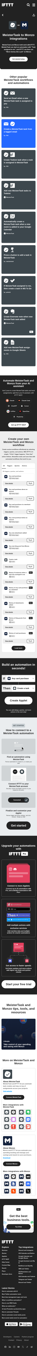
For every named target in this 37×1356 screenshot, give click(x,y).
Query (13, 576)
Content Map (6, 1265)
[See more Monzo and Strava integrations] (10, 1191)
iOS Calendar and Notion (26, 1253)
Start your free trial (18, 984)
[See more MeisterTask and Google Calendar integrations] (25, 1119)
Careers (17, 1337)
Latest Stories (8, 1288)
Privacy (19, 1340)
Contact (11, 1340)
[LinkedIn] (10, 1347)
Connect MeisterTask (13, 1097)
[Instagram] (14, 1347)
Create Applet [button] (18, 700)
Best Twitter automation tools (11, 1294)
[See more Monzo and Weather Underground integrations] (25, 1176)
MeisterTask (11, 35)
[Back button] (3, 15)
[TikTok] (27, 1347)
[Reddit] (32, 1347)
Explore (5, 1247)
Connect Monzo (11, 1164)
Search (4, 1268)
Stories (4, 1253)
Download (6, 1158)
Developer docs (7, 1274)
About (26, 1340)
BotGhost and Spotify (25, 1266)
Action (13, 561)
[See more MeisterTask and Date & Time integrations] (10, 1112)
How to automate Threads (10, 1312)
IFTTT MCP (5, 1259)
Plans (4, 1271)
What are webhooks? (9, 1306)
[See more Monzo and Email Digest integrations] (25, 1184)
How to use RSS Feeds (9, 1303)
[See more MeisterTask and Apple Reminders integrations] (10, 1119)
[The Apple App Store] (11, 1324)
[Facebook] (5, 1347)
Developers (7, 1337)
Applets (4, 1256)
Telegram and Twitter (25, 1279)
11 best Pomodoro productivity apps (14, 1309)
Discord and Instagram (25, 1250)
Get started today (18, 59)
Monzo (30, 35)
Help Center (5, 1262)
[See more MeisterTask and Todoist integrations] (25, 1126)
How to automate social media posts (14, 1315)
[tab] (4, 466)
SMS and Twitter (23, 1269)
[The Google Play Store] (25, 1324)
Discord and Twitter (24, 1282)
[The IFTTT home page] (7, 5)
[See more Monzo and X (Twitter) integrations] (25, 1191)
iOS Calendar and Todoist (26, 1276)
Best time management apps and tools (14, 1297)
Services (4, 1250)
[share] (34, 15)
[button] (33, 5)
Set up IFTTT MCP (18, 425)
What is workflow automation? (12, 1300)
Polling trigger (15, 478)
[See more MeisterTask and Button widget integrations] (10, 1126)
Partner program (28, 1337)
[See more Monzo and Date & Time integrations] (10, 1176)
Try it (30, 483)
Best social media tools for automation (14, 1318)
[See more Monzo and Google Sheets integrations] (10, 1184)
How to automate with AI (10, 1291)
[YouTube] (18, 1347)
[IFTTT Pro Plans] (31, 572)
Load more (18, 648)
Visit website (7, 1091)
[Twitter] (23, 1347)
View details (9, 483)
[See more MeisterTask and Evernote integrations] (25, 1112)
